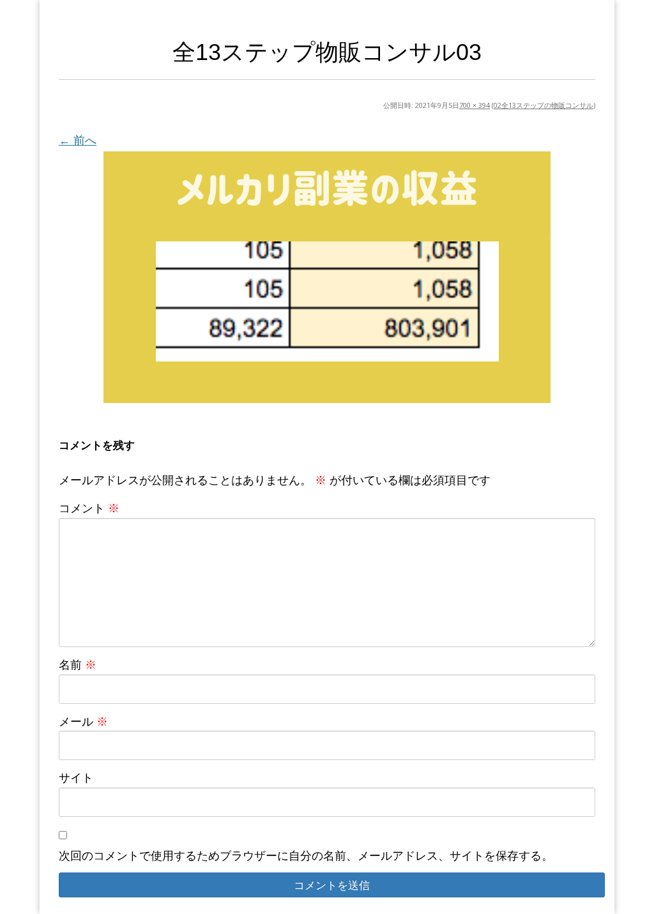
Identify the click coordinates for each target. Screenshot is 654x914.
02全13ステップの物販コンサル (543, 105)
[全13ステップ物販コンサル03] (327, 277)
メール (83, 721)
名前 (77, 664)
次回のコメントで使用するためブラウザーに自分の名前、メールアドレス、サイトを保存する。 (306, 855)
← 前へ (77, 140)
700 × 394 (474, 105)
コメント (89, 507)
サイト (76, 777)
